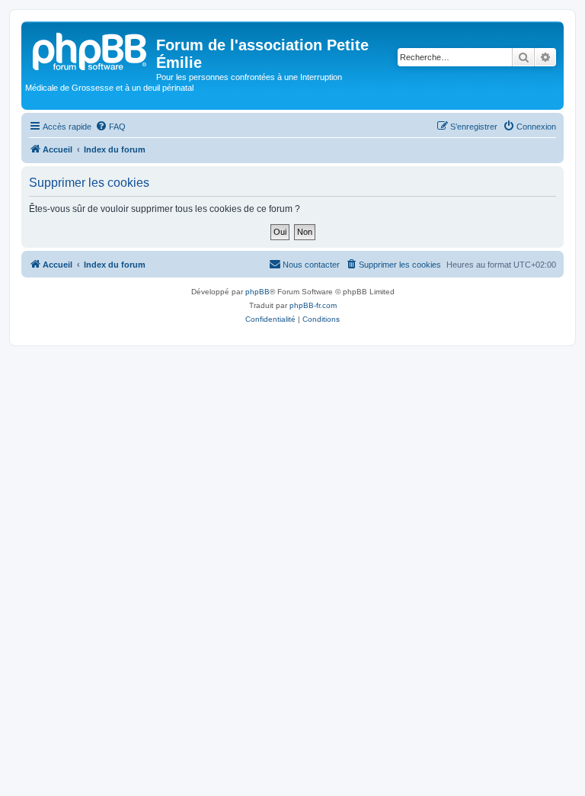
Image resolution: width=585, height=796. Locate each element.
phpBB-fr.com (313, 305)
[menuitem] (110, 126)
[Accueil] (90, 49)
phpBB (257, 291)
